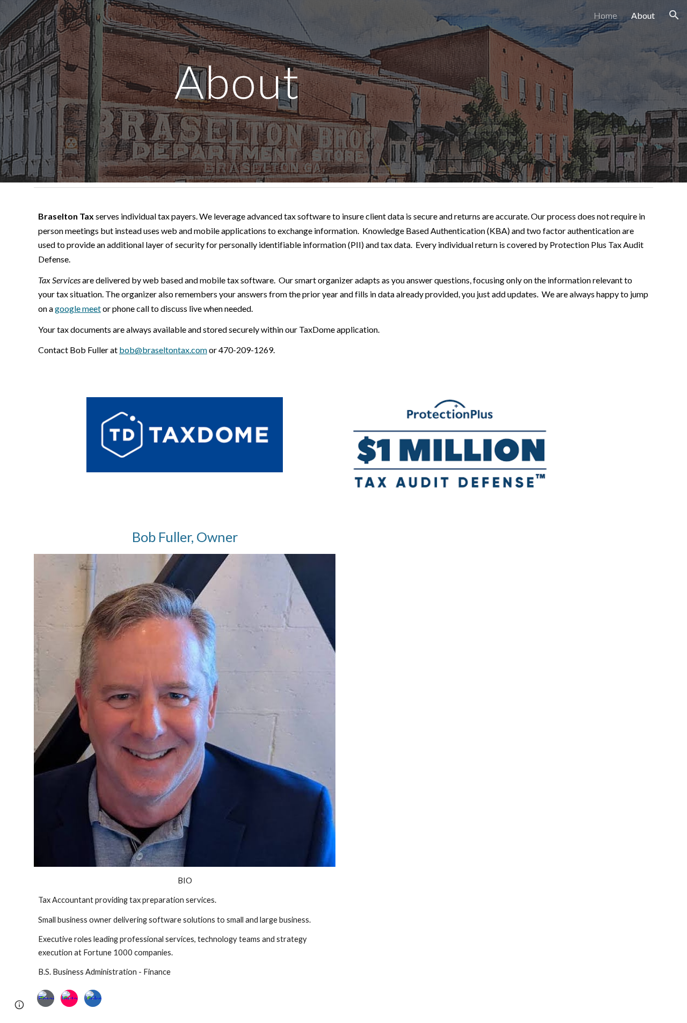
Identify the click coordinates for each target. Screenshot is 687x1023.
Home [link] (605, 15)
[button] (674, 15)
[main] (238, 91)
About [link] (643, 15)
